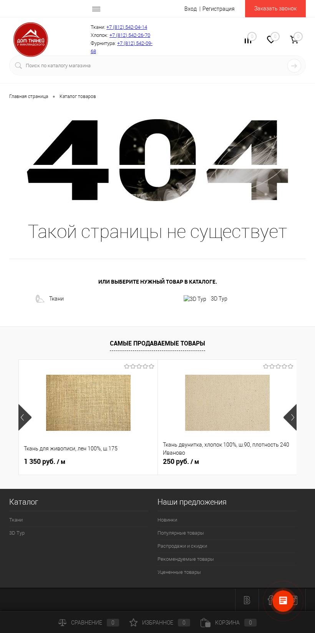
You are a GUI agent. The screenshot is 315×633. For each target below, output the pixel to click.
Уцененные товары (179, 572)
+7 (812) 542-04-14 (126, 27)
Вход (190, 9)
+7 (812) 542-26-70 (129, 35)
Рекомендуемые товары (186, 559)
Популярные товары (181, 533)
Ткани (56, 299)
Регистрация (218, 9)
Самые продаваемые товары (157, 343)
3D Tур (219, 299)
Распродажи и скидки (182, 546)
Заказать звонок (275, 8)
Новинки (167, 520)
